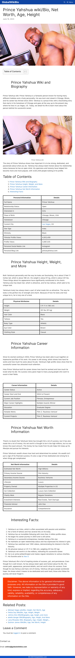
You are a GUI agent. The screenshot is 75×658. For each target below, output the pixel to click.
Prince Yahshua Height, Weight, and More (26, 184)
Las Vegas (46, 224)
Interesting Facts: (16, 192)
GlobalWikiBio (10, 2)
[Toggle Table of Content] (24, 71)
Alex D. (26, 556)
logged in (17, 633)
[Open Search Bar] (64, 2)
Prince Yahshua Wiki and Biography (23, 182)
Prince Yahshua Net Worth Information (25, 189)
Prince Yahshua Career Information (23, 187)
